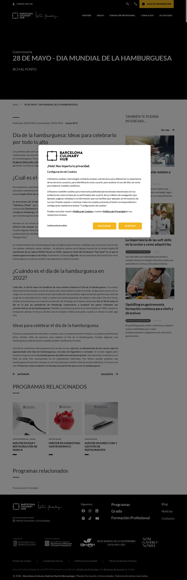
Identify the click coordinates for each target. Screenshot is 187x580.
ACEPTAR (130, 226)
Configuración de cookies (57, 225)
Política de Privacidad (114, 211)
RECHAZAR (104, 226)
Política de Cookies (83, 211)
